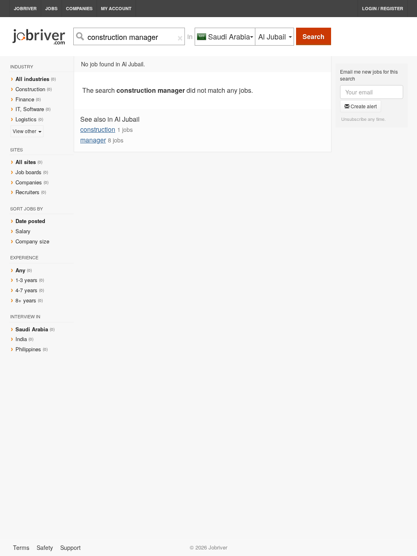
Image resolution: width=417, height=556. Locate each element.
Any (20, 270)
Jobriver (25, 8)
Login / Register (382, 8)
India (22, 339)
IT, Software (29, 109)
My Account (116, 8)
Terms (21, 547)
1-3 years (26, 280)
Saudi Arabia (32, 329)
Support (70, 547)
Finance (24, 99)
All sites (25, 162)
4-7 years (26, 290)
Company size (32, 241)
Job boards (28, 172)
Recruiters (28, 192)
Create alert (363, 106)
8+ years (25, 300)
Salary (23, 231)
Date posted (30, 221)
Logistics (26, 119)
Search (314, 36)
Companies (79, 8)
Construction (30, 89)
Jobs (51, 8)
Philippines (29, 349)
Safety (45, 547)
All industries (32, 79)
